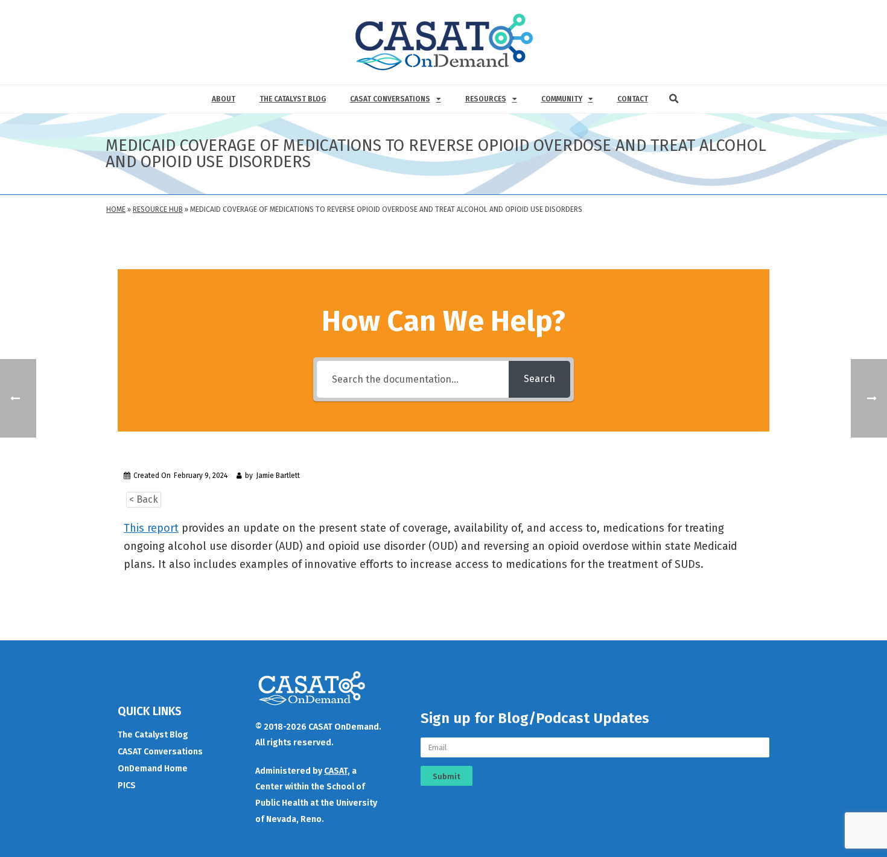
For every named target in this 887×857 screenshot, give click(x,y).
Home (116, 209)
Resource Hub (158, 209)
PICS (127, 785)
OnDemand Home (153, 768)
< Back (143, 499)
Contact (632, 99)
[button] (674, 99)
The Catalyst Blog (292, 99)
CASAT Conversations (390, 99)
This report (151, 528)
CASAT (336, 771)
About (223, 99)
